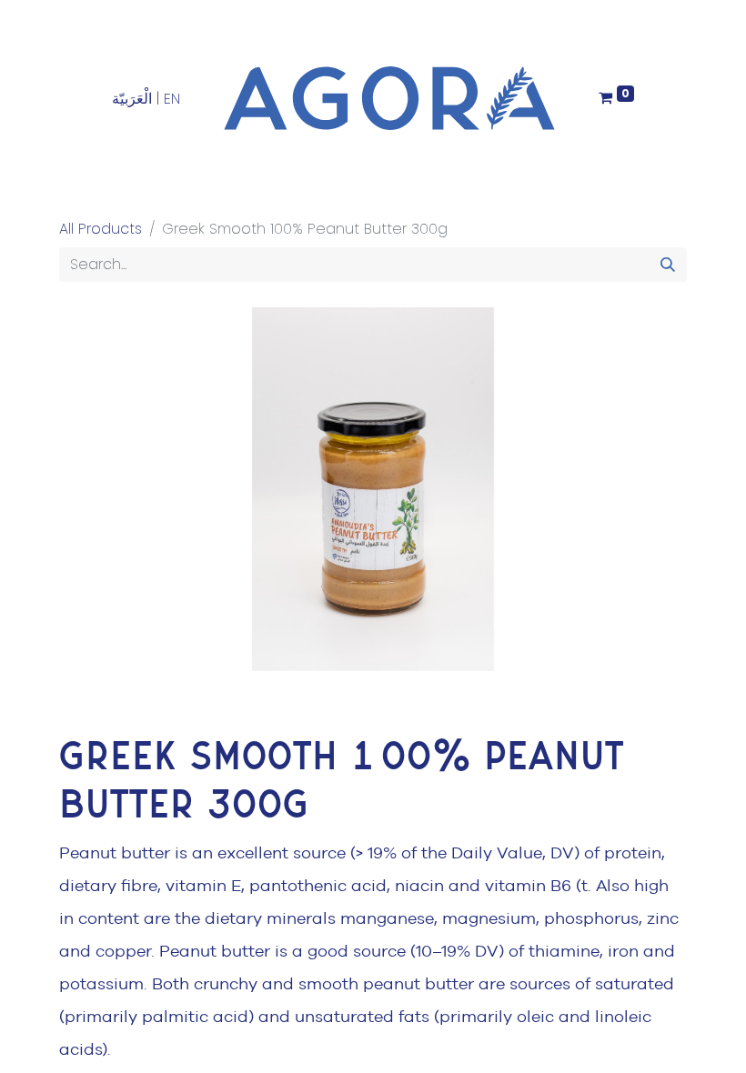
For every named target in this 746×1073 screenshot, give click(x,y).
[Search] (668, 264)
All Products (100, 228)
